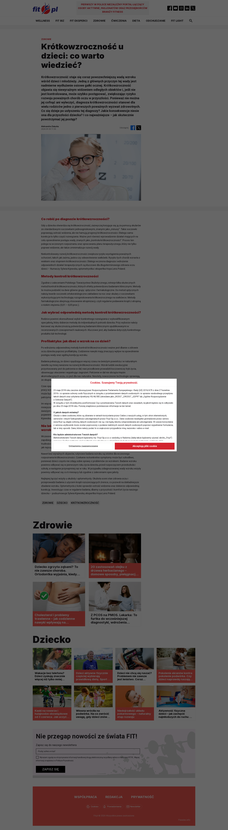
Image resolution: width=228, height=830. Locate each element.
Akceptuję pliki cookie (145, 446)
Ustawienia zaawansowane (83, 446)
